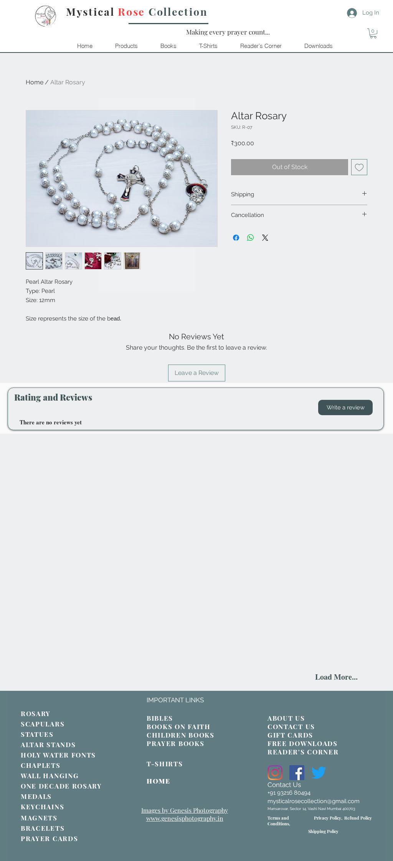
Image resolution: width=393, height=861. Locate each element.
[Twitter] (318, 772)
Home (34, 82)
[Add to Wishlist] (359, 167)
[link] (373, 33)
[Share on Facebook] (236, 237)
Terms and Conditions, (279, 820)
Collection (178, 11)
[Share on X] (265, 237)
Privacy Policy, (328, 818)
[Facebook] (296, 772)
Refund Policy (358, 818)
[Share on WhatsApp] (250, 237)
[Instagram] (275, 772)
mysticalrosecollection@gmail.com (314, 801)
